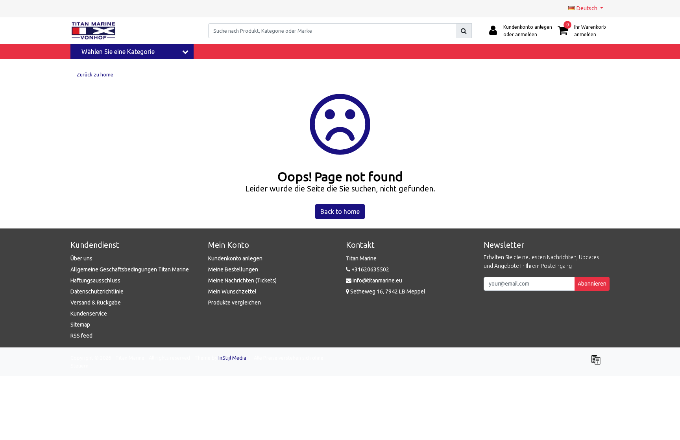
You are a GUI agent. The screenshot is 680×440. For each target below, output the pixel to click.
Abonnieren (592, 283)
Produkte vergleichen (234, 302)
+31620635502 (369, 269)
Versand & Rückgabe (95, 302)
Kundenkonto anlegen (235, 258)
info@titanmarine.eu (377, 280)
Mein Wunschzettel (232, 291)
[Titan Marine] (93, 30)
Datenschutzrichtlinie (97, 291)
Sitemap (80, 324)
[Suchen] (464, 30)
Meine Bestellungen (233, 269)
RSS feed (81, 335)
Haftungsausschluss (95, 280)
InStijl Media (232, 357)
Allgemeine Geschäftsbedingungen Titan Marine (129, 269)
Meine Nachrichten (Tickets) (242, 280)
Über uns (81, 258)
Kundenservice (88, 313)
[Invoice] (598, 363)
